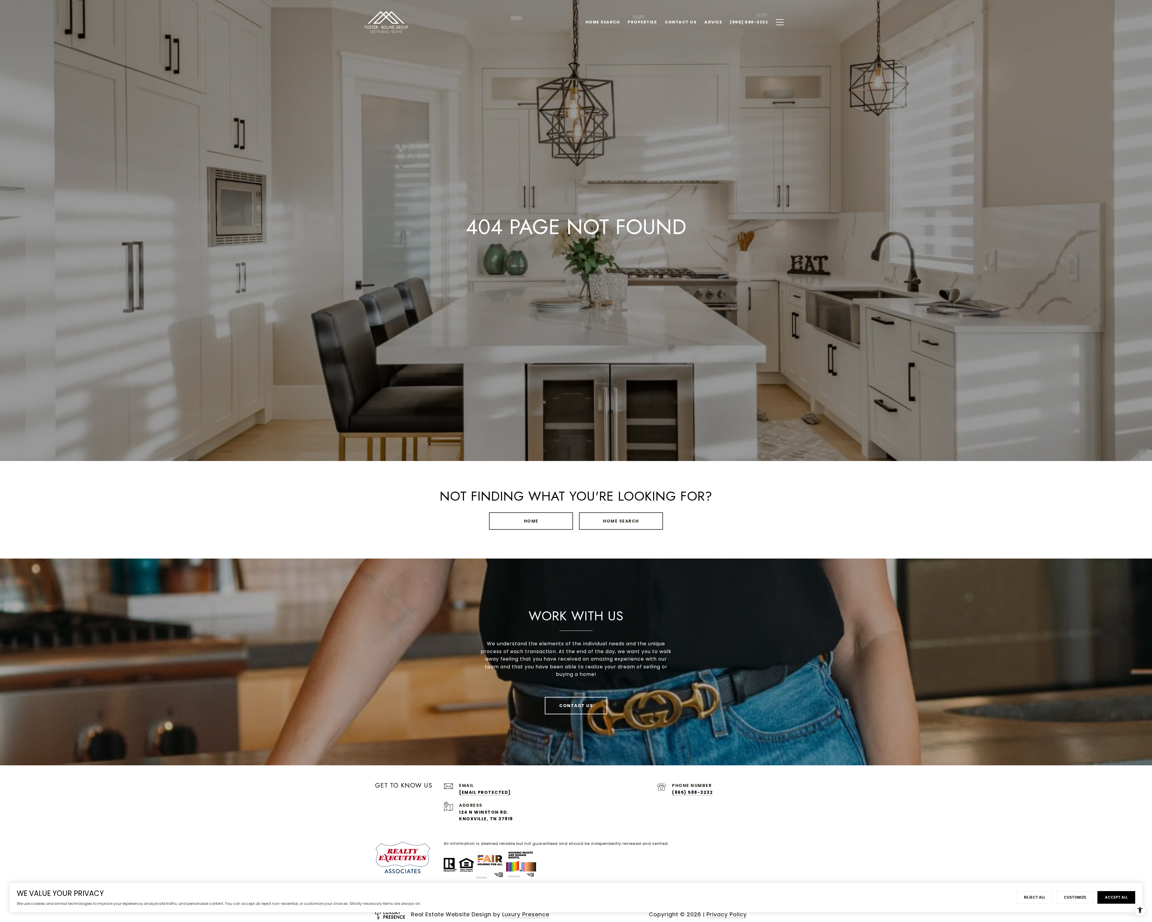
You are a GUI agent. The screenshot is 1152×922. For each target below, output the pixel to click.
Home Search (621, 521)
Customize (1075, 897)
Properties (642, 22)
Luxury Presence (525, 914)
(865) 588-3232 (692, 792)
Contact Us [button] (576, 706)
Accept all (1116, 897)
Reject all (1034, 897)
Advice (713, 22)
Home (531, 521)
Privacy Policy (726, 914)
